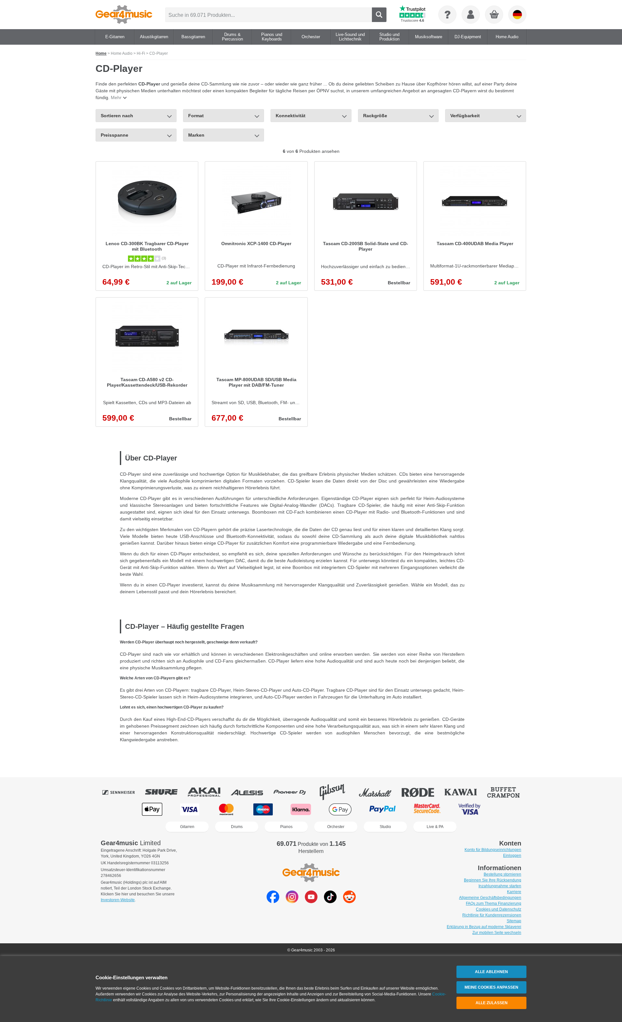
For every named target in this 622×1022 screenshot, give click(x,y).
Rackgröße (375, 115)
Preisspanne (114, 135)
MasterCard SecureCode (427, 809)
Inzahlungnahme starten (499, 886)
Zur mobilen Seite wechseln (496, 932)
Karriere (514, 892)
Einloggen (512, 855)
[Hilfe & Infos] (447, 14)
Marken (196, 135)
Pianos (286, 826)
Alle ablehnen (491, 972)
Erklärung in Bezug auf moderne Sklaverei (484, 927)
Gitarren (187, 826)
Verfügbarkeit (465, 115)
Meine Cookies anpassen (491, 987)
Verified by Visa (469, 809)
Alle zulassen (492, 1003)
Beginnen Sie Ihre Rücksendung (492, 880)
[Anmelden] (470, 14)
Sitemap (514, 921)
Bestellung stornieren (502, 874)
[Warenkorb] (494, 15)
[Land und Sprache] (517, 14)
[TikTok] (330, 901)
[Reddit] (349, 901)
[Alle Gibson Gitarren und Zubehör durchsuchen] (337, 792)
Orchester (335, 826)
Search (379, 14)
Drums (237, 826)
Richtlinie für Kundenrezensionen (491, 915)
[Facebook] (273, 901)
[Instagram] (292, 901)
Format (196, 115)
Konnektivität (290, 115)
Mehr (116, 97)
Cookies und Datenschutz (498, 909)
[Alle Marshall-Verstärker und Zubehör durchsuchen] (379, 792)
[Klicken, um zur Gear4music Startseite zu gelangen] (124, 14)
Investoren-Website (118, 900)
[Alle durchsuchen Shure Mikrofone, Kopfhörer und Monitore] (165, 792)
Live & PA (435, 826)
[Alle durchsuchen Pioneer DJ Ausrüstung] (294, 792)
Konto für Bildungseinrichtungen (493, 849)
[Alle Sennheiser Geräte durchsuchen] (123, 792)
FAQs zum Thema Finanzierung (493, 903)
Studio (385, 826)
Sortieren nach (117, 115)
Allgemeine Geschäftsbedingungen (490, 897)
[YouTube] (311, 901)
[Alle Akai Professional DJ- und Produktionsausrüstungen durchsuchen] (208, 792)
